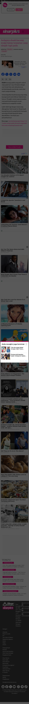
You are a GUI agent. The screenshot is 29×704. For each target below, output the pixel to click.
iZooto (26, 361)
